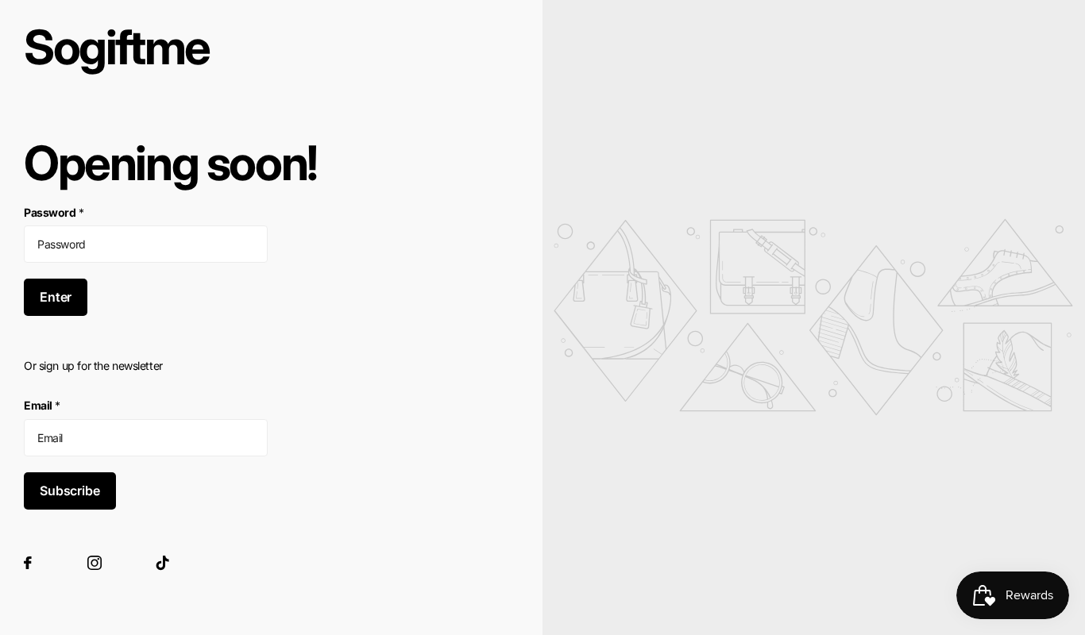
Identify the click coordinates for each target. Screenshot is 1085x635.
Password (53, 212)
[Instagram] (94, 563)
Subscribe (70, 490)
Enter (55, 297)
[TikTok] (162, 563)
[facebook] (28, 562)
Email (42, 405)
